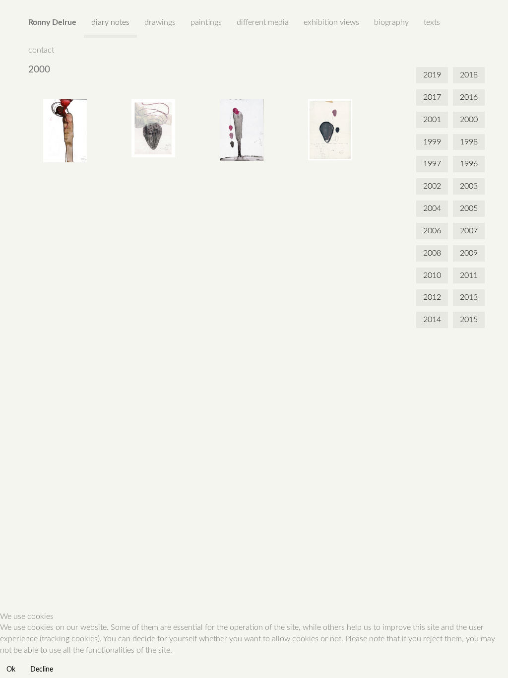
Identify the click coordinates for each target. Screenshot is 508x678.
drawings (160, 22)
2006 (432, 231)
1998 (469, 142)
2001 (432, 120)
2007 (469, 231)
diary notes (110, 22)
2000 (469, 120)
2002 (432, 186)
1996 (469, 164)
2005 (469, 208)
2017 (432, 97)
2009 (469, 253)
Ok (10, 669)
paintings (206, 22)
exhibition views (331, 22)
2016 (469, 97)
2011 (469, 275)
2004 (432, 208)
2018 (469, 75)
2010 (432, 275)
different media (263, 22)
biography (391, 22)
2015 (469, 320)
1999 (432, 142)
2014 (432, 320)
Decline (41, 669)
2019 (432, 75)
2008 (432, 253)
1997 (432, 164)
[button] (65, 130)
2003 (469, 186)
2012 (432, 297)
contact (41, 50)
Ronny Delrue (52, 22)
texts (432, 22)
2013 (469, 297)
